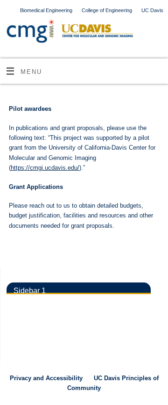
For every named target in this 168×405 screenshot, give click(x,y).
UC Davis (152, 10)
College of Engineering (107, 10)
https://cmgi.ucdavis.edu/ (45, 168)
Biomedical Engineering (46, 10)
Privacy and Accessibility (46, 378)
